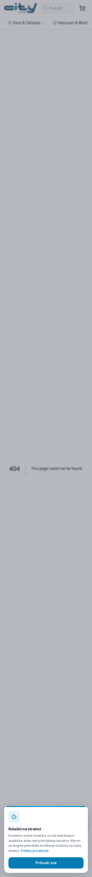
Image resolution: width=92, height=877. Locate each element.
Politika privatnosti (35, 851)
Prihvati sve (46, 863)
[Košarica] (82, 8)
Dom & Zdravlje (26, 23)
